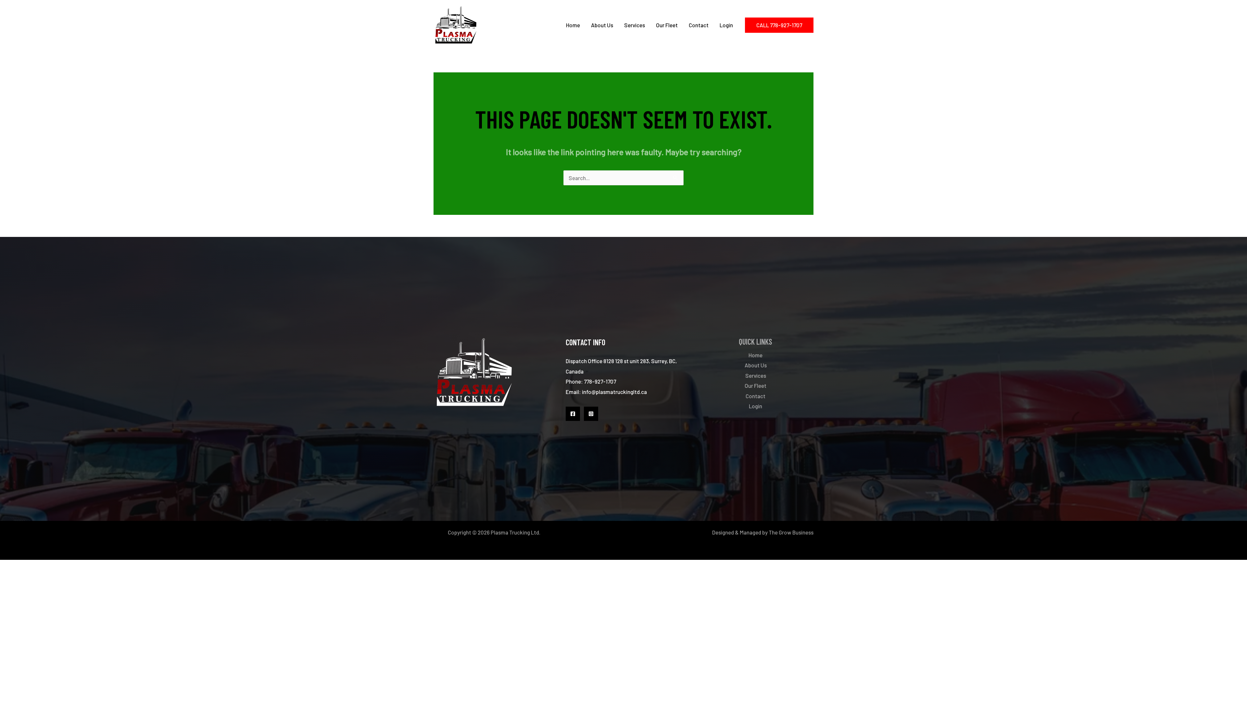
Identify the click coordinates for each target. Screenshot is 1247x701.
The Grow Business (791, 532)
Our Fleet (667, 25)
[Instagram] (591, 414)
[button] (779, 25)
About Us (602, 25)
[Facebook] (573, 414)
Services (634, 25)
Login (726, 25)
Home (573, 25)
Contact (699, 25)
